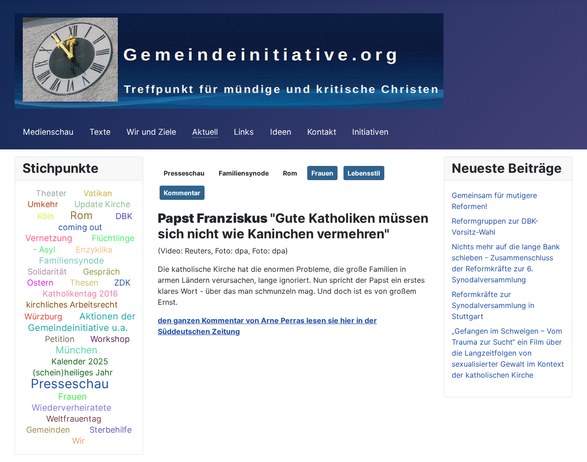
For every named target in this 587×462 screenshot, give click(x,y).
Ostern (40, 282)
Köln (45, 216)
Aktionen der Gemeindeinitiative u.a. (81, 322)
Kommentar (182, 193)
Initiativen (370, 132)
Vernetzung (48, 238)
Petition (60, 339)
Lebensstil (364, 173)
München (76, 350)
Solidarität (47, 271)
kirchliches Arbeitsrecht (72, 304)
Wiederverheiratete (71, 407)
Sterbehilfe (110, 429)
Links (244, 132)
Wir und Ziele (151, 132)
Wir (78, 441)
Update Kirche (102, 204)
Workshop (110, 339)
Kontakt (321, 132)
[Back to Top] (571, 445)
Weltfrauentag (73, 419)
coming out (80, 227)
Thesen (84, 282)
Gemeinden (48, 429)
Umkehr (43, 204)
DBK (124, 216)
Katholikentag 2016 (80, 293)
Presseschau (70, 383)
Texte (100, 132)
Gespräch (101, 271)
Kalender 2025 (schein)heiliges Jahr (73, 367)
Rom (81, 215)
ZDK (122, 282)
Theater (51, 193)
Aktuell (205, 132)
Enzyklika (94, 249)
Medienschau (48, 132)
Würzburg (43, 316)
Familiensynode (71, 260)
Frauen (72, 396)
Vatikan (97, 193)
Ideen (280, 132)
